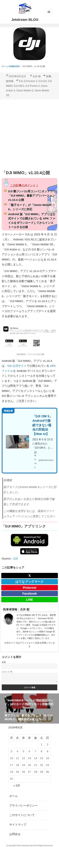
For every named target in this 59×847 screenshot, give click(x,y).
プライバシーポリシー (23, 805)
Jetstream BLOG (24, 20)
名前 (4, 662)
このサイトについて (22, 815)
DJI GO (43, 81)
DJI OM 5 (19, 86)
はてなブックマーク (29, 581)
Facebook (29, 593)
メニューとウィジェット (49, 12)
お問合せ (15, 834)
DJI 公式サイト (17, 365)
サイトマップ (17, 824)
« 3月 (16, 785)
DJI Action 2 (30, 81)
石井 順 (37, 76)
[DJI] (29, 540)
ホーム (13, 796)
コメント (7, 671)
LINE (29, 599)
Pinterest (29, 587)
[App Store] (29, 551)
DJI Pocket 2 (32, 86)
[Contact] (8, 627)
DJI (21, 81)
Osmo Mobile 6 (24, 90)
